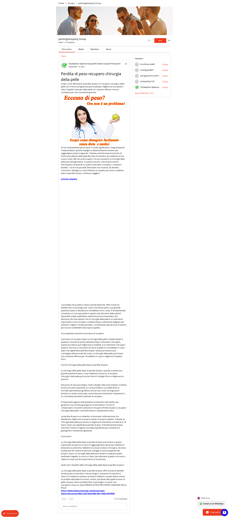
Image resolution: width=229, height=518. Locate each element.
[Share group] (169, 40)
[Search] (149, 40)
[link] (67, 49)
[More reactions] (71, 498)
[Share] (125, 63)
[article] (94, 286)
